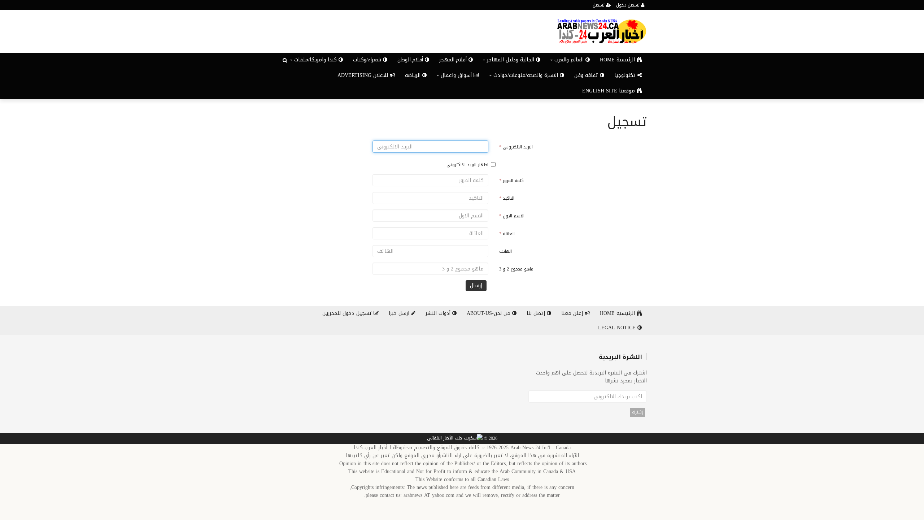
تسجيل (599, 5)
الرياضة (413, 75)
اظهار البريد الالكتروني (467, 165)
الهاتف (505, 251)
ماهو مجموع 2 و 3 (516, 269)
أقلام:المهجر (453, 60)
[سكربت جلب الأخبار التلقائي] (455, 439)
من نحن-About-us (489, 313)
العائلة (507, 234)
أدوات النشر (439, 313)
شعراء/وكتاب (368, 60)
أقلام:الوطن (411, 60)
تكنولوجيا (625, 75)
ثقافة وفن (587, 75)
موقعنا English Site (609, 91)
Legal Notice (617, 328)
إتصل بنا (537, 313)
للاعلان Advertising (363, 75)
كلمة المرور (511, 181)
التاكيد (506, 198)
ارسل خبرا (400, 313)
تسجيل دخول (628, 5)
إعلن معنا (573, 313)
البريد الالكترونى (516, 147)
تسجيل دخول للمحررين (348, 313)
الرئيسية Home (618, 60)
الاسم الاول (511, 216)
